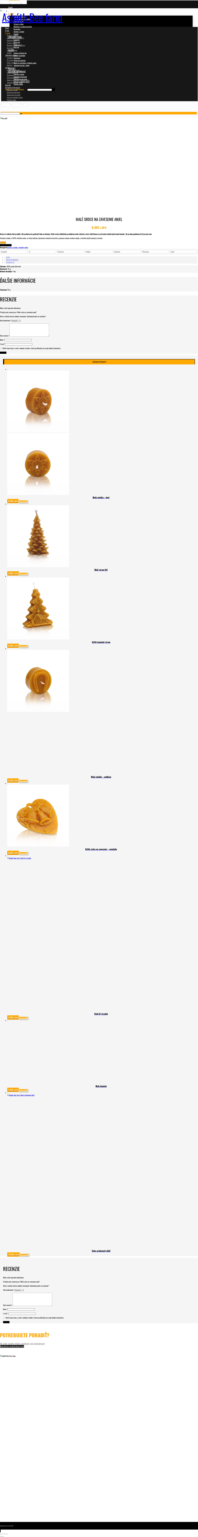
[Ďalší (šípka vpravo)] (3, 1536)
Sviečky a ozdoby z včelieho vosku (17, 247)
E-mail (2, 344)
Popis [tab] (8, 257)
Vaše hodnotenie (5, 320)
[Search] (53, 89)
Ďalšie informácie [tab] (12, 260)
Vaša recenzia (4, 335)
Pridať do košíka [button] (23, 501)
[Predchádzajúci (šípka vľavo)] (1, 1536)
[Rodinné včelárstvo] (31, 17)
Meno (2, 340)
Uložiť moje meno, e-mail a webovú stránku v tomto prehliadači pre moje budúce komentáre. (31, 348)
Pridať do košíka (6, 245)
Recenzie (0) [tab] (10, 262)
